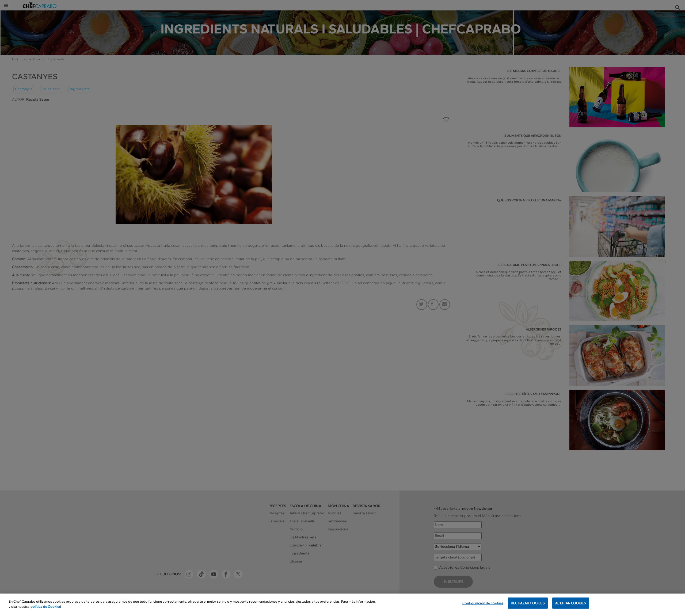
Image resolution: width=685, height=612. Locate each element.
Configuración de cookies (482, 603)
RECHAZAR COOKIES (528, 603)
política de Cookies (46, 607)
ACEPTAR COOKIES (570, 603)
